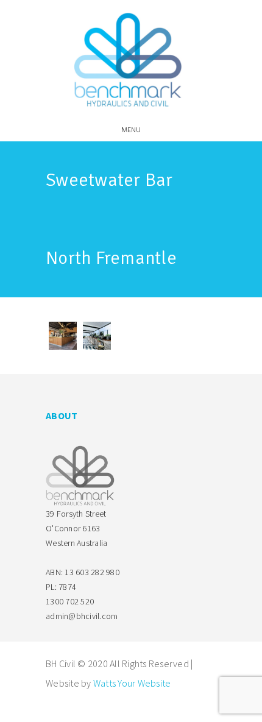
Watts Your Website (132, 683)
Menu (131, 130)
